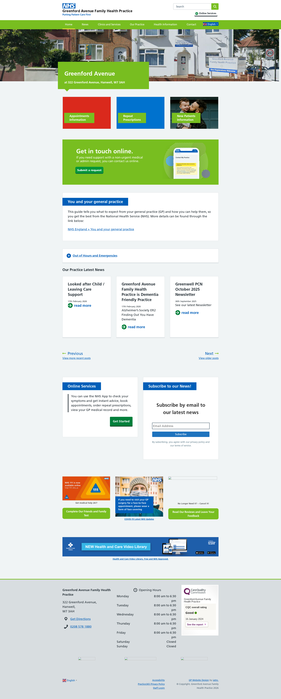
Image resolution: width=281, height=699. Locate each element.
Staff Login (159, 687)
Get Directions (80, 619)
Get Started (121, 421)
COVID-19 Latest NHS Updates (139, 519)
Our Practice (137, 24)
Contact (191, 24)
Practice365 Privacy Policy (151, 684)
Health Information (165, 24)
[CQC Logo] (195, 594)
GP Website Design (199, 680)
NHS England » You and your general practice (101, 229)
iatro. (216, 680)
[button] (140, 256)
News (85, 24)
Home (68, 24)
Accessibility (158, 680)
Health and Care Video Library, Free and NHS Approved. (140, 559)
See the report (195, 624)
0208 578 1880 (81, 626)
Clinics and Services (109, 24)
